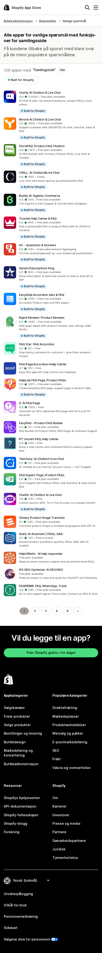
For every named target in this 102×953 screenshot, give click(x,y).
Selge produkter (17, 725)
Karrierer (59, 806)
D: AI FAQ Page (29, 403)
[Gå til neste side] (78, 611)
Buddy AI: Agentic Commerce (39, 195)
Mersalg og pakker (67, 733)
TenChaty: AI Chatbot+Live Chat (41, 459)
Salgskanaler (14, 708)
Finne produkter (17, 716)
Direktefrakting (64, 708)
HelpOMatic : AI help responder (41, 553)
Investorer (60, 815)
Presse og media (66, 823)
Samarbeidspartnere (69, 841)
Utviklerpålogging (18, 894)
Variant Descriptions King (36, 268)
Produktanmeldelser (69, 725)
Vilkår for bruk (15, 905)
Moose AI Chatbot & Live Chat (40, 119)
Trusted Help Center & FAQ (38, 218)
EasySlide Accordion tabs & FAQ (41, 295)
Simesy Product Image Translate (42, 517)
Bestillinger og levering (23, 733)
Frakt (56, 759)
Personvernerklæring (21, 916)
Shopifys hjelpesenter (22, 798)
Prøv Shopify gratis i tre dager (51, 653)
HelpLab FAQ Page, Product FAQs (42, 380)
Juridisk (58, 849)
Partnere (59, 832)
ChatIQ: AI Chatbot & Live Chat (40, 495)
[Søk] (87, 7)
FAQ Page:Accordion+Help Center (43, 364)
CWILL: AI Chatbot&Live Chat (39, 172)
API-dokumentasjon (20, 806)
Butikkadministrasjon (21, 764)
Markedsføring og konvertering (18, 752)
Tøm (62, 70)
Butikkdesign (14, 742)
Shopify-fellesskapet (21, 815)
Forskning (11, 832)
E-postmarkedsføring (69, 742)
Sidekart (11, 928)
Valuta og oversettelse (71, 768)
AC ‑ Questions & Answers (37, 245)
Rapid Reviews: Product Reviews (42, 317)
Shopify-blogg (15, 823)
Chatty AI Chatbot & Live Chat (40, 92)
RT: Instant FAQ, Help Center (39, 439)
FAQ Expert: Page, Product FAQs (42, 475)
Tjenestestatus (65, 858)
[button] (51, 102)
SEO (55, 750)
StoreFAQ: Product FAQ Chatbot (42, 146)
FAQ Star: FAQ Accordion (36, 344)
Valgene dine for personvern (27, 939)
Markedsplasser (65, 716)
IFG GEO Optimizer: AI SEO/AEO (41, 569)
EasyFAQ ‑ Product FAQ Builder (41, 423)
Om (55, 798)
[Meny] (95, 7)
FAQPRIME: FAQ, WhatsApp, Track (43, 586)
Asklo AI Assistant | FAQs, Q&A (41, 534)
